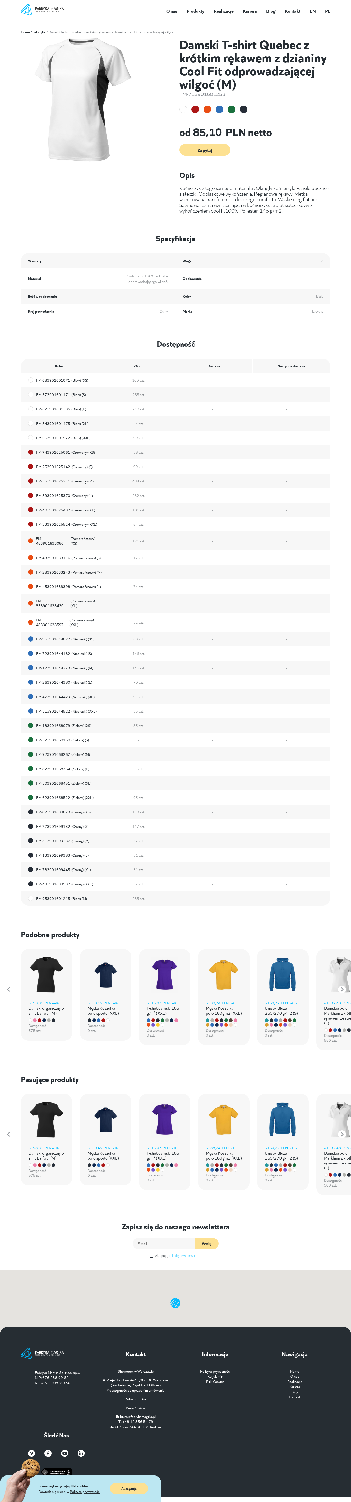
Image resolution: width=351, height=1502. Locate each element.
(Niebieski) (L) (64, 682)
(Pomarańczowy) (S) (68, 557)
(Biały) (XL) (62, 423)
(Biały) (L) (61, 408)
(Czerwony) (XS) (65, 452)
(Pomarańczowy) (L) (68, 586)
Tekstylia (39, 31)
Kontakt (292, 10)
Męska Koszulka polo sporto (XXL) (103, 1010)
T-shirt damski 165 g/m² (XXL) (163, 1010)
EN (313, 10)
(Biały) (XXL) (63, 437)
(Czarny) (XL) (63, 869)
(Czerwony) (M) (65, 481)
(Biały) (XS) (62, 380)
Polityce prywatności (85, 1491)
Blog (271, 10)
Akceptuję (175, 1255)
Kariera (250, 10)
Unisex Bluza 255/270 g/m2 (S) (281, 1010)
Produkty (195, 10)
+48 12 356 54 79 (137, 1421)
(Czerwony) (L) (64, 495)
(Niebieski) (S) (64, 653)
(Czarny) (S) (62, 826)
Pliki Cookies (215, 1381)
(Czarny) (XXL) (64, 883)
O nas (171, 10)
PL (327, 10)
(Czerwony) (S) (64, 466)
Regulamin (215, 1376)
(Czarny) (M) (62, 840)
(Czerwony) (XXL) (66, 524)
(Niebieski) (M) (64, 667)
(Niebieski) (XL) (65, 696)
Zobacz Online (135, 1398)
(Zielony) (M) (63, 754)
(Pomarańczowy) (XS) (65, 541)
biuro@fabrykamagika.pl (138, 1416)
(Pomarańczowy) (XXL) (65, 622)
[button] (9, 989)
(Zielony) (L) (62, 768)
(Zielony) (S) (62, 739)
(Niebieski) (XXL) (66, 711)
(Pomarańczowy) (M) (69, 572)
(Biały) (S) (61, 394)
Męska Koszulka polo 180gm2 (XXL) (224, 1010)
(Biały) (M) (61, 898)
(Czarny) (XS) (63, 811)
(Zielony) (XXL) (65, 797)
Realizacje (224, 10)
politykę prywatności (182, 1255)
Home (25, 31)
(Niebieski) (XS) (65, 639)
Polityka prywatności (215, 1371)
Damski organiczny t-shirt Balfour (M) (46, 1010)
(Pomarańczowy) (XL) (65, 603)
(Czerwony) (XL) (65, 509)
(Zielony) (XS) (63, 725)
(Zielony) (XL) (63, 783)
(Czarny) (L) (62, 855)
